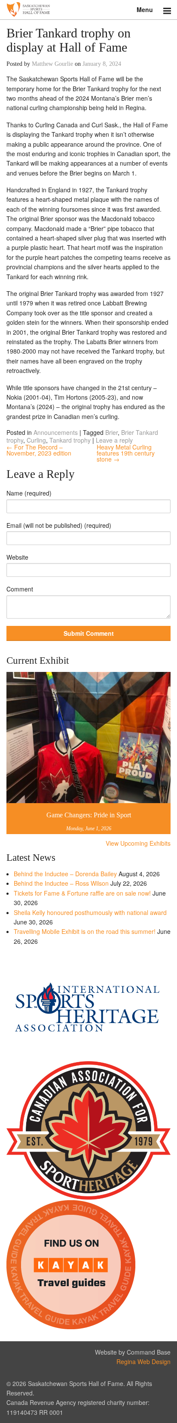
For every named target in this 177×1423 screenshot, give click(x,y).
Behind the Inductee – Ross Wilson (61, 883)
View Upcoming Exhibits (138, 843)
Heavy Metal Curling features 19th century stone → (126, 453)
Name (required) (29, 493)
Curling (36, 440)
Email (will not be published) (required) (58, 525)
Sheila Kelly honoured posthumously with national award (90, 912)
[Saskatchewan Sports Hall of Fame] (88, 9)
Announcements (56, 432)
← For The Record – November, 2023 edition (38, 450)
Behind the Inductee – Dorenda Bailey (65, 873)
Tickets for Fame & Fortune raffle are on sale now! (82, 893)
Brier (111, 432)
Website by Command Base (133, 1352)
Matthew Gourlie (52, 64)
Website (17, 557)
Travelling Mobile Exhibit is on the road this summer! (85, 931)
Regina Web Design (143, 1361)
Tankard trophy (70, 440)
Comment (19, 589)
